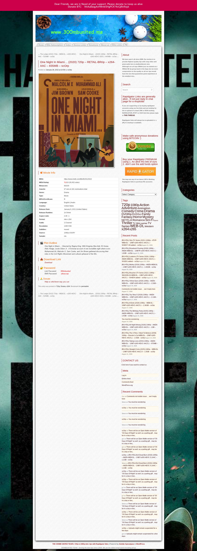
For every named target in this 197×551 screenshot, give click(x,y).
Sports (156, 220)
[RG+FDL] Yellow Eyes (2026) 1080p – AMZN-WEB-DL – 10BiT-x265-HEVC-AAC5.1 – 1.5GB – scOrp (139, 283)
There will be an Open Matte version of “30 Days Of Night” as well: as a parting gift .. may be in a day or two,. (139, 433)
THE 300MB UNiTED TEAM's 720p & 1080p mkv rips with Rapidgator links (80, 544)
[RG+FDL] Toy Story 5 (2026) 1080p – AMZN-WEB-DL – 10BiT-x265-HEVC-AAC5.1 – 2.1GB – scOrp (139, 297)
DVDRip (127, 214)
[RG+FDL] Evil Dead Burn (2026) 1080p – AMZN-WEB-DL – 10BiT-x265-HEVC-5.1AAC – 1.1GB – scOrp (139, 457)
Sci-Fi (149, 220)
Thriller (127, 223)
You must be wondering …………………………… (139, 319)
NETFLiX (127, 220)
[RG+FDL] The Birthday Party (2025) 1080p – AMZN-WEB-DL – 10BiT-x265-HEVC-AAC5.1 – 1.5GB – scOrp (139, 313)
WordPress (140, 544)
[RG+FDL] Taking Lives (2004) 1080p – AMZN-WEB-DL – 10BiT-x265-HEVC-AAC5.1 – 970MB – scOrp (140, 343)
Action (144, 205)
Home (41, 45)
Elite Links (117, 45)
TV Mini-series (140, 223)
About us (105, 45)
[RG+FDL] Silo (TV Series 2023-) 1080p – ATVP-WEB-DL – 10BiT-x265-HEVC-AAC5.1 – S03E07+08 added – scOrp (139, 242)
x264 (68, 286)
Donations (93, 45)
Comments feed (127, 382)
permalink (85, 286)
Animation (143, 208)
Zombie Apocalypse (127, 544)
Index (68, 45)
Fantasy (127, 217)
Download (48, 263)
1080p (135, 205)
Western (149, 226)
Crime (139, 211)
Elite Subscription (55, 45)
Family (146, 214)
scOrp (70, 70)
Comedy (128, 211)
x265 (132, 229)
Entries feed (126, 379)
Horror (137, 217)
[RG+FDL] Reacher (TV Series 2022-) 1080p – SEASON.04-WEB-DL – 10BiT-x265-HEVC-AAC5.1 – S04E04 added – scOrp (138, 275)
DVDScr (137, 214)
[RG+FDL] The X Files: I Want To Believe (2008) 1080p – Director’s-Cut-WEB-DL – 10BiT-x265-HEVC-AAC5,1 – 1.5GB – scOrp (139, 335)
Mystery (148, 217)
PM (126, 45)
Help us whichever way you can (57, 282)
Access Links (80, 45)
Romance (139, 220)
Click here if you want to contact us (134, 365)
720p (58, 286)
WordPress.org (127, 385)
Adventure (129, 208)
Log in (124, 375)
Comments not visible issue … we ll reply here (138, 289)
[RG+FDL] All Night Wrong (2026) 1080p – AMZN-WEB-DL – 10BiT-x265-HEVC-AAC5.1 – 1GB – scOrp (140, 327)
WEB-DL (137, 226)
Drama (63, 286)
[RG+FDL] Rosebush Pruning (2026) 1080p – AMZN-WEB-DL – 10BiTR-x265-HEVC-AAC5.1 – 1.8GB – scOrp (139, 250)
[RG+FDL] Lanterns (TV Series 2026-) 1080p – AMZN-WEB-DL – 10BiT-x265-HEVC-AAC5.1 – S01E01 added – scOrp (139, 259)
